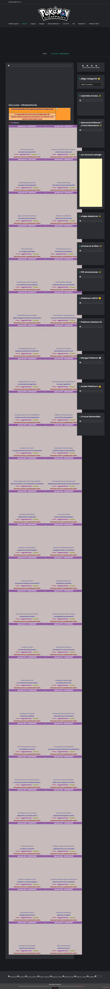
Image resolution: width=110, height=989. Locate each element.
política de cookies (80, 986)
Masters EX (82, 24)
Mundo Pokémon (53, 24)
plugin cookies (106, 987)
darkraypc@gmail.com (14, 2)
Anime (24, 24)
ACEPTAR (55, 987)
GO (74, 24)
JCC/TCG (66, 24)
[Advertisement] (55, 39)
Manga (41, 24)
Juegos (32, 24)
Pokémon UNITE (94, 24)
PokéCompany (13, 24)
